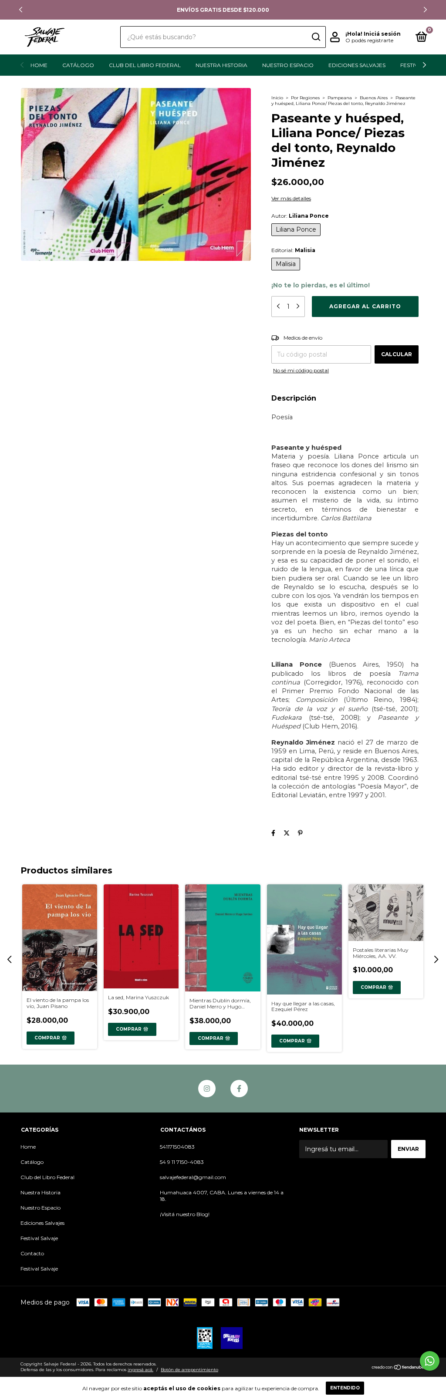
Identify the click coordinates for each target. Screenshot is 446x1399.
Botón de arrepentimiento (189, 1369)
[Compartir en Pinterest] (300, 833)
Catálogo (78, 65)
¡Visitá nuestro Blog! (184, 1214)
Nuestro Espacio (288, 65)
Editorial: (293, 250)
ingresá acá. (140, 1369)
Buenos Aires (374, 98)
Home (38, 65)
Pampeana (340, 98)
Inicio (277, 98)
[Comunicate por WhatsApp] (429, 1361)
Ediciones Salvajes (356, 65)
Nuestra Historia (221, 65)
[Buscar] (315, 37)
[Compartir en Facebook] (273, 833)
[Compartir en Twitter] (287, 833)
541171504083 (177, 1146)
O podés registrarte (369, 40)
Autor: (300, 215)
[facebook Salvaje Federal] (239, 1088)
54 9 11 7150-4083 (182, 1162)
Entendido (345, 1388)
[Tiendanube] (398, 1368)
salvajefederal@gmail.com (193, 1177)
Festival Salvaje (39, 1238)
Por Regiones (305, 98)
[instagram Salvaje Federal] (207, 1088)
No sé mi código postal (301, 370)
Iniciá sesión (382, 33)
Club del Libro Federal (145, 65)
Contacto (32, 1253)
